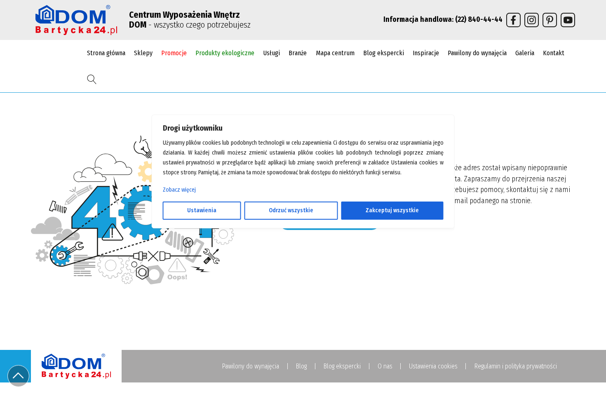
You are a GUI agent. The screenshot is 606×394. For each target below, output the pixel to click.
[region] (303, 197)
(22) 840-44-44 (479, 19)
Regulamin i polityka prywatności (515, 366)
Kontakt (553, 53)
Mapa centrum (335, 53)
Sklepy (143, 53)
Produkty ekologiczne (224, 53)
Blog (301, 366)
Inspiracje (426, 53)
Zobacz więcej (179, 189)
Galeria (524, 53)
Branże (298, 53)
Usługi (271, 53)
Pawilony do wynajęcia (477, 53)
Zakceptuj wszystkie (392, 210)
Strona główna (106, 53)
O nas (385, 366)
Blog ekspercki (383, 53)
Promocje (174, 53)
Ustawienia (201, 210)
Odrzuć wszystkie (291, 210)
